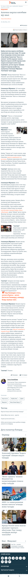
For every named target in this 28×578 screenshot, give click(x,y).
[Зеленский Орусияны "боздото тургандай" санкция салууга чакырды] (14, 444)
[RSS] (6, 561)
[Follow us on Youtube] (9, 558)
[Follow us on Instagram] (24, 558)
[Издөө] (19, 576)
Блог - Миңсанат (9, 541)
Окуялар (5, 435)
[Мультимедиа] (8, 576)
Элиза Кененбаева (6, 18)
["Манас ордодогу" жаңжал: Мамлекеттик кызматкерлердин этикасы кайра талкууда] (14, 468)
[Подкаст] (9, 561)
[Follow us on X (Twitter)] (6, 558)
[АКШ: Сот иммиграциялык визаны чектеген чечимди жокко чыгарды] (14, 493)
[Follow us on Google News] (16, 558)
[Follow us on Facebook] (2, 558)
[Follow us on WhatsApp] (2, 561)
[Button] (23, 25)
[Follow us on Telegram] (13, 558)
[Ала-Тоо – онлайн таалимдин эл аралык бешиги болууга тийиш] (6, 546)
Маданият (4, 9)
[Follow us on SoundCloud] (20, 558)
